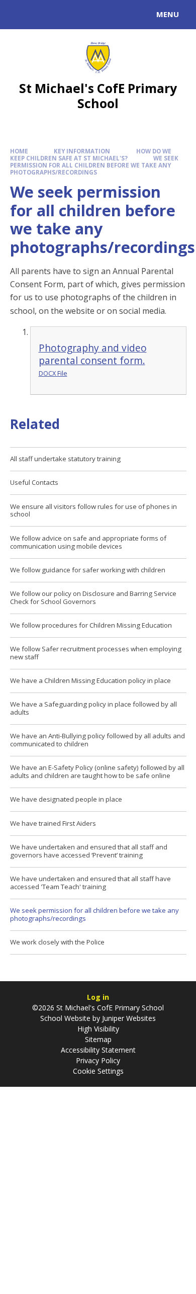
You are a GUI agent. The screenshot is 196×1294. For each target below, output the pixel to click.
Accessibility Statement (98, 1050)
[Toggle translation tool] (44, 14)
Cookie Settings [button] (98, 1071)
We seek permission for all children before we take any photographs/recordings (94, 165)
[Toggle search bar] (19, 14)
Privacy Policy (98, 1060)
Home (19, 151)
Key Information (82, 151)
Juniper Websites (128, 1018)
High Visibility (98, 1028)
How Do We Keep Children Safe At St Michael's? (90, 154)
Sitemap (98, 1039)
